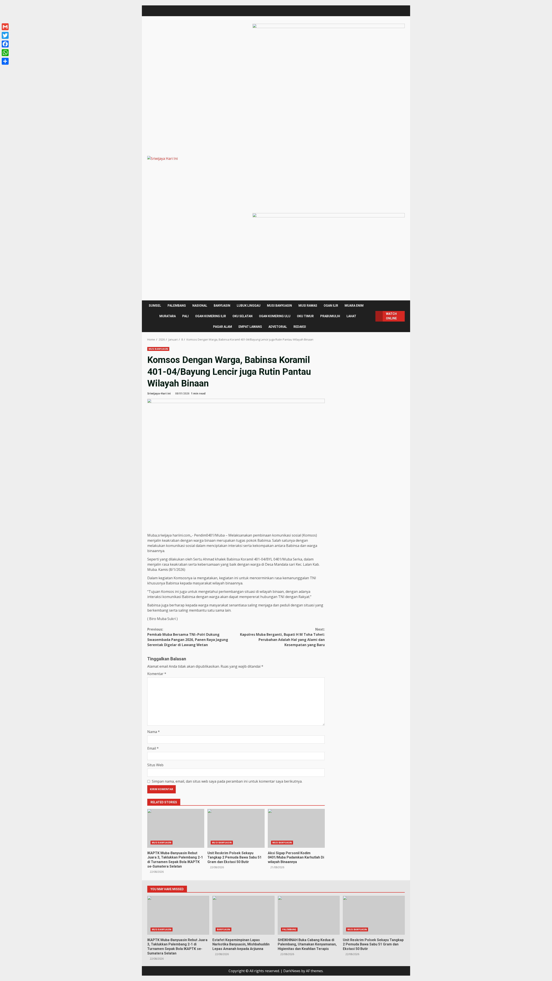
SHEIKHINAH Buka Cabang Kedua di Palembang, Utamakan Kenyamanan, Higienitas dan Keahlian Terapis (309, 915)
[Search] (371, 316)
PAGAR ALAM (222, 326)
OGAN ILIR (331, 305)
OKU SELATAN (242, 316)
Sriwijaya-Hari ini (159, 393)
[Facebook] (5, 44)
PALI (185, 316)
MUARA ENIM (354, 305)
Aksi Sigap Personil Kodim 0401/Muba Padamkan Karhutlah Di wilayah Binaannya (296, 828)
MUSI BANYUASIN (279, 305)
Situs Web (155, 765)
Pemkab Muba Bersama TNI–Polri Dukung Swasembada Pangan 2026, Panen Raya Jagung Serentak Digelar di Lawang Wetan (187, 637)
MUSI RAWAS (307, 305)
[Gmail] (5, 26)
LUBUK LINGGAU (248, 305)
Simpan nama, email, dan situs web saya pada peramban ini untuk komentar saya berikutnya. (227, 781)
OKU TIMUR (305, 316)
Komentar (156, 673)
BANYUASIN (222, 305)
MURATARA (167, 316)
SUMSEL (155, 305)
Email (153, 748)
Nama (153, 731)
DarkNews (291, 970)
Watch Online (391, 316)
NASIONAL (199, 305)
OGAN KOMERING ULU (274, 316)
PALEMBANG (177, 305)
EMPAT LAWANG (250, 326)
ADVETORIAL (277, 326)
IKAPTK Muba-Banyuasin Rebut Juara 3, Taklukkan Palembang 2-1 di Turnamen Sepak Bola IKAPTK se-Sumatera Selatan (175, 828)
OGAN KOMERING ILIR (210, 316)
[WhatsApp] (5, 52)
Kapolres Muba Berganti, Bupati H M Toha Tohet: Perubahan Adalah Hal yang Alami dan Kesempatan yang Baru (282, 637)
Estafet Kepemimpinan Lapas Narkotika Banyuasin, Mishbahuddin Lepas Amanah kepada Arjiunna (243, 915)
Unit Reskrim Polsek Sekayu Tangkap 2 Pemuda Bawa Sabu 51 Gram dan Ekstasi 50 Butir (235, 828)
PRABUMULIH (330, 316)
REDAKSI (299, 326)
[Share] (5, 61)
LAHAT (351, 316)
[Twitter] (5, 35)
